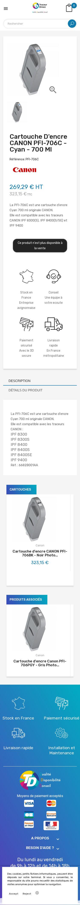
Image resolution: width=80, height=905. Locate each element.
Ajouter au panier (31, 535)
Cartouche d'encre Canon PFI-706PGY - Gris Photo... (39, 663)
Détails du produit (25, 390)
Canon (40, 545)
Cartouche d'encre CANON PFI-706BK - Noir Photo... (40, 553)
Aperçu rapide (44, 535)
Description (20, 381)
